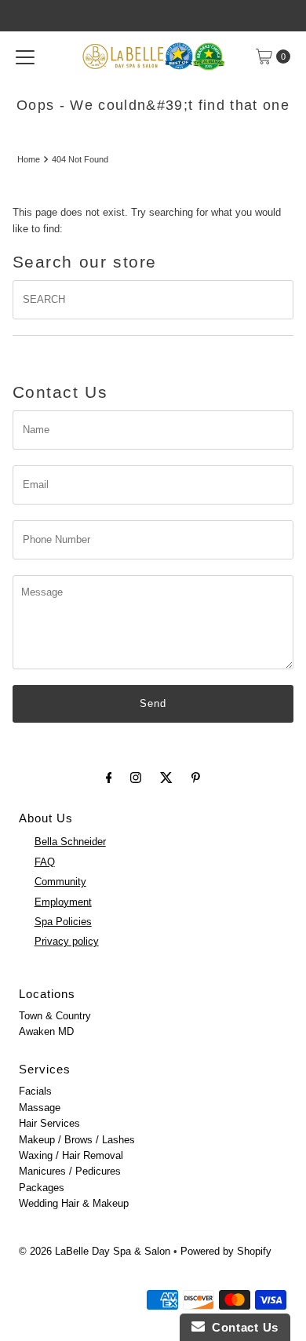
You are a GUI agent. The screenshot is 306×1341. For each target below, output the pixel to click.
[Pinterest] (195, 777)
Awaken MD (46, 1031)
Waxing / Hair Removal (71, 1155)
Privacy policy (67, 941)
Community (60, 881)
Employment (63, 902)
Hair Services (49, 1123)
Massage (39, 1107)
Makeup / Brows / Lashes (77, 1140)
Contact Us (242, 1327)
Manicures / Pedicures (70, 1171)
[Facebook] (109, 777)
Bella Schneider (70, 841)
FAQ (45, 862)
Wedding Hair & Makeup (74, 1203)
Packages (41, 1187)
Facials (35, 1091)
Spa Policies (63, 921)
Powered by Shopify (225, 1251)
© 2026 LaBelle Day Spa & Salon (94, 1251)
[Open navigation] (25, 56)
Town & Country (55, 1016)
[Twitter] (166, 777)
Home (28, 159)
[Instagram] (135, 777)
